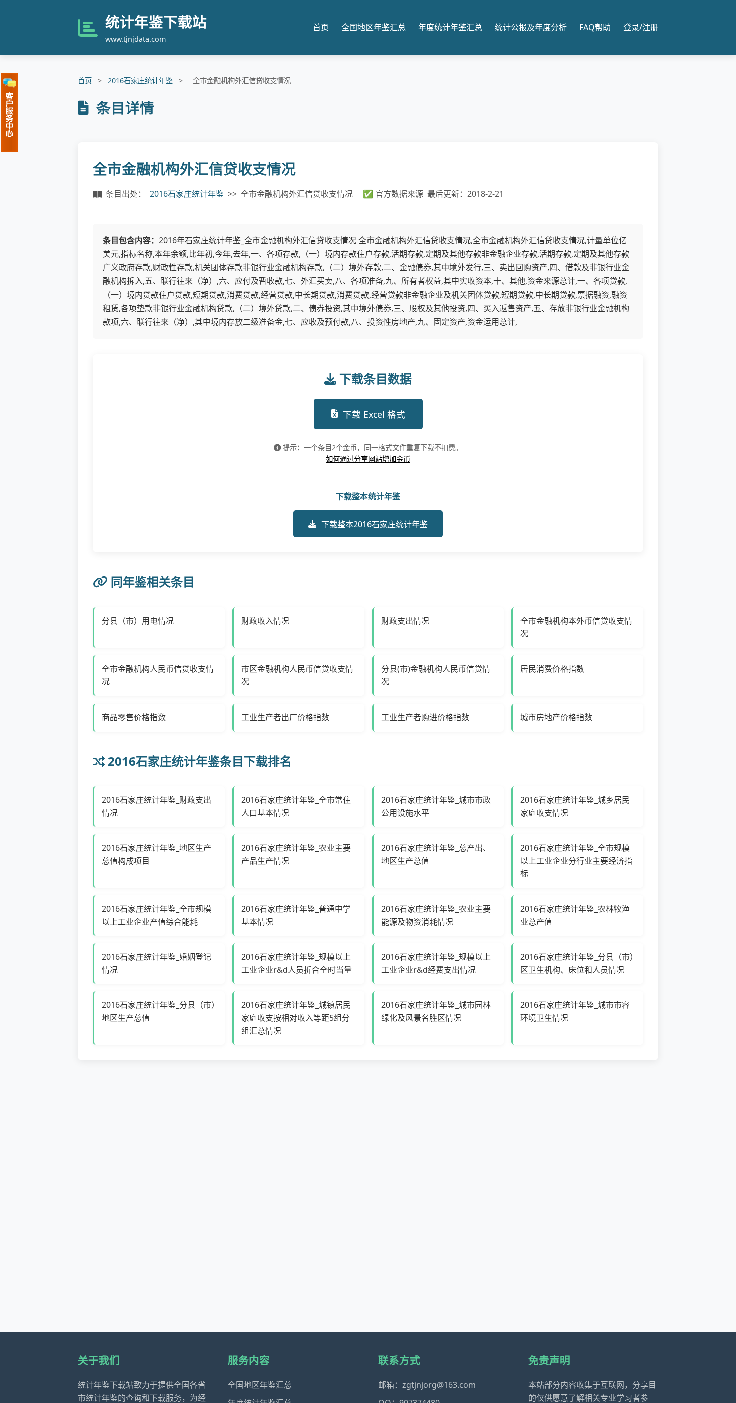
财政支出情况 (405, 620)
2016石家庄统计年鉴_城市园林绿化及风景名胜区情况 (436, 1011)
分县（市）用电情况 (138, 620)
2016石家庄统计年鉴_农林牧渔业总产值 (575, 915)
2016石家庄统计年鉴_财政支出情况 (156, 806)
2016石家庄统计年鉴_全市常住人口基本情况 (296, 806)
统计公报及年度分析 (531, 27)
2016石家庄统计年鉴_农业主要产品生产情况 (296, 854)
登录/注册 (640, 27)
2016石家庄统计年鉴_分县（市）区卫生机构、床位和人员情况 (577, 963)
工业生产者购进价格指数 (425, 717)
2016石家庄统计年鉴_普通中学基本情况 (296, 915)
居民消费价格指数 (552, 668)
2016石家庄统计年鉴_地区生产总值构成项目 (156, 854)
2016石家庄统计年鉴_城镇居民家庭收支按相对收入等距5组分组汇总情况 (296, 1017)
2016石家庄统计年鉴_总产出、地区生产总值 (436, 854)
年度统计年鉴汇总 (450, 27)
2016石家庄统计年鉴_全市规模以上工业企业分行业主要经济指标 (576, 860)
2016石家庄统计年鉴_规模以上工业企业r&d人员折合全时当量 (296, 963)
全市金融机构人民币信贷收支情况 (158, 675)
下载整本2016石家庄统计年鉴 (374, 524)
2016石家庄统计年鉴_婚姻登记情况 (156, 963)
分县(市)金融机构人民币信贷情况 (435, 675)
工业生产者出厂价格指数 (285, 717)
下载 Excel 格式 (374, 414)
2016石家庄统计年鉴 (140, 80)
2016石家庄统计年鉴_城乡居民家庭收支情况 (575, 806)
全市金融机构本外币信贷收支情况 (576, 627)
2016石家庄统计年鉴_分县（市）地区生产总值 (158, 1011)
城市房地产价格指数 (556, 717)
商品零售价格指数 (134, 717)
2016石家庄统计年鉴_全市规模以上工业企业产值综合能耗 (156, 915)
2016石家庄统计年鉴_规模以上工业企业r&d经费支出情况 (436, 963)
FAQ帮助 (595, 27)
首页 (321, 27)
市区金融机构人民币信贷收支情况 (297, 675)
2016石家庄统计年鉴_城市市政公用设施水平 (436, 806)
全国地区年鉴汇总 (373, 27)
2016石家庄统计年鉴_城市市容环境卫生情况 (575, 1011)
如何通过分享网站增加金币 (368, 459)
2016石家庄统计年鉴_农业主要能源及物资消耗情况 (436, 915)
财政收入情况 (265, 620)
